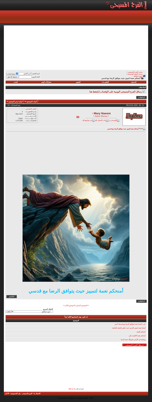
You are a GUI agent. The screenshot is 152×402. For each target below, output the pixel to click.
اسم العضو (36, 73)
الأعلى (7, 393)
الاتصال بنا (37, 393)
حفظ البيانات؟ (10, 74)
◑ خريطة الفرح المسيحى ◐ (134, 345)
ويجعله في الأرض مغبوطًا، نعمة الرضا (133, 339)
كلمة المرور (36, 77)
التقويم (78, 82)
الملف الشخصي (31, 109)
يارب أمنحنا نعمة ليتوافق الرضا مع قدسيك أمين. (129, 324)
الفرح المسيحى (27, 393)
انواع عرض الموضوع (16, 101)
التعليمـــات (105, 82)
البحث (16, 82)
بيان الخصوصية (15, 393)
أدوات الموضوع (32, 101)
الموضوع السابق (81, 305)
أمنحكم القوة (141, 332)
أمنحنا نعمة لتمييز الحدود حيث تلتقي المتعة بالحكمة (128, 328)
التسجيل (133, 82)
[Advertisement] (76, 47)
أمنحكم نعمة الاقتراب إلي (137, 336)
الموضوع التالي (70, 305)
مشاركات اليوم (46, 82)
